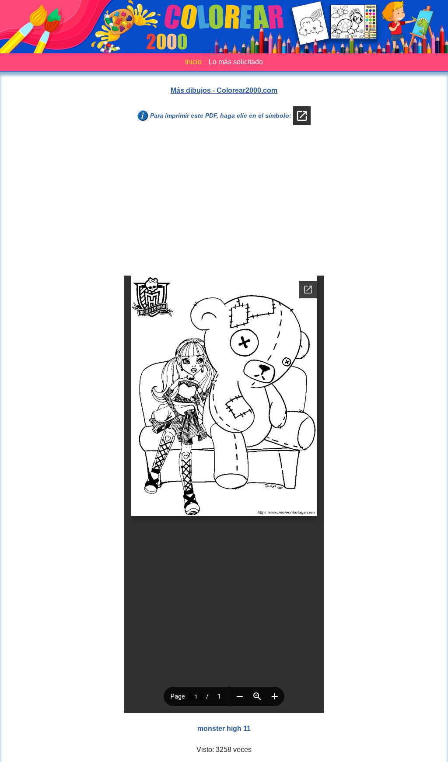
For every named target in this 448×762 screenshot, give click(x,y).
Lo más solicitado (236, 62)
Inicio (193, 62)
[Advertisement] (224, 204)
